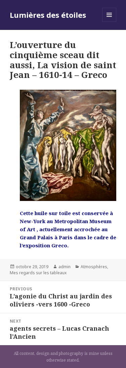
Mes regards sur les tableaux (38, 273)
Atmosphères (94, 267)
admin (64, 267)
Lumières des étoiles (48, 15)
